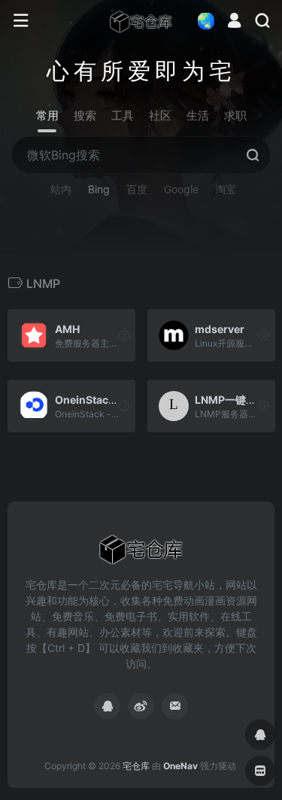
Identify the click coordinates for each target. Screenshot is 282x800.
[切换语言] (201, 20)
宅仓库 (136, 765)
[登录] (234, 22)
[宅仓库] (141, 21)
